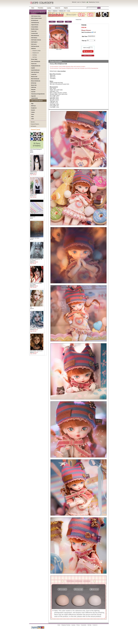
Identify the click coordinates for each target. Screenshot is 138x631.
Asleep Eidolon (34, 27)
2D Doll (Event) (34, 20)
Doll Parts (34, 57)
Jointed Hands (34, 98)
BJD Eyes (33, 105)
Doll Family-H (34, 42)
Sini (31, 307)
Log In (78, 2)
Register (84, 2)
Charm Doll (33, 31)
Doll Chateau (34, 37)
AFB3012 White (33, 194)
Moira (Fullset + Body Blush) (36, 350)
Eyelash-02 (32, 217)
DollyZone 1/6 (62, 10)
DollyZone (55, 10)
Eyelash (33, 110)
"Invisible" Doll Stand (34, 238)
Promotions (40, 7)
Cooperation (83, 625)
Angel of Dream (34, 24)
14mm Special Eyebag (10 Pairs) (36, 150)
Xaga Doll (33, 96)
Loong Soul (33, 74)
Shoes (32, 114)
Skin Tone (84, 36)
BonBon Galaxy (34, 29)
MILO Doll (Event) (35, 78)
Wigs (32, 103)
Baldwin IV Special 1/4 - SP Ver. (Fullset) (36, 260)
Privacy (78, 625)
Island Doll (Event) (35, 70)
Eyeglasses (34, 108)
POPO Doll (33, 87)
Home (32, 7)
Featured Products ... (35, 124)
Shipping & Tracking (65, 625)
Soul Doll (33, 91)
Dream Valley (34, 59)
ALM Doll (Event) (35, 22)
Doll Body (34, 55)
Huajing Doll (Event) (35, 65)
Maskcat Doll (34, 76)
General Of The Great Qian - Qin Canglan (36, 284)
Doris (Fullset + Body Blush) (36, 328)
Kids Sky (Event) (35, 72)
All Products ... (34, 126)
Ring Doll (33, 89)
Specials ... (33, 122)
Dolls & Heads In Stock (36, 18)
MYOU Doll (33, 83)
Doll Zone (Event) (35, 46)
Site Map (89, 625)
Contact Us (57, 7)
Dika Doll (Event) (35, 35)
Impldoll (33, 68)
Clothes (33, 112)
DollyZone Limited (36, 50)
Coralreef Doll (34, 33)
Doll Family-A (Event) (36, 39)
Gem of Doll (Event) (35, 61)
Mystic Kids (34, 85)
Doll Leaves (34, 44)
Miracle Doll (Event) (35, 80)
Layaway (49, 7)
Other (32, 116)
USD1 (32, 118)
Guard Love (33, 63)
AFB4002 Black (33, 171)
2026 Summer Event (35, 16)
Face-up (84, 40)
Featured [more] (35, 129)
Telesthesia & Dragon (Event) (37, 93)
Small (94, 32)
